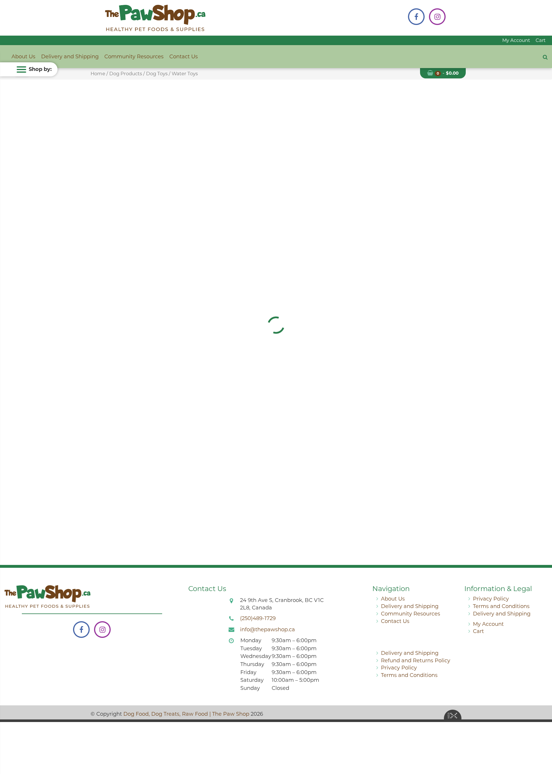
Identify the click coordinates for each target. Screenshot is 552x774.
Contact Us (183, 56)
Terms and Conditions (501, 606)
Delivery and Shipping (70, 56)
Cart (541, 40)
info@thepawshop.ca (267, 629)
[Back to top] (543, 746)
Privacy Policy (491, 599)
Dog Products (125, 73)
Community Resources (134, 56)
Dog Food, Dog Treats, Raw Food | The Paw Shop (186, 714)
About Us (23, 56)
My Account (516, 40)
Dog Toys (157, 73)
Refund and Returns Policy (415, 660)
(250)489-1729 (258, 618)
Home (98, 73)
